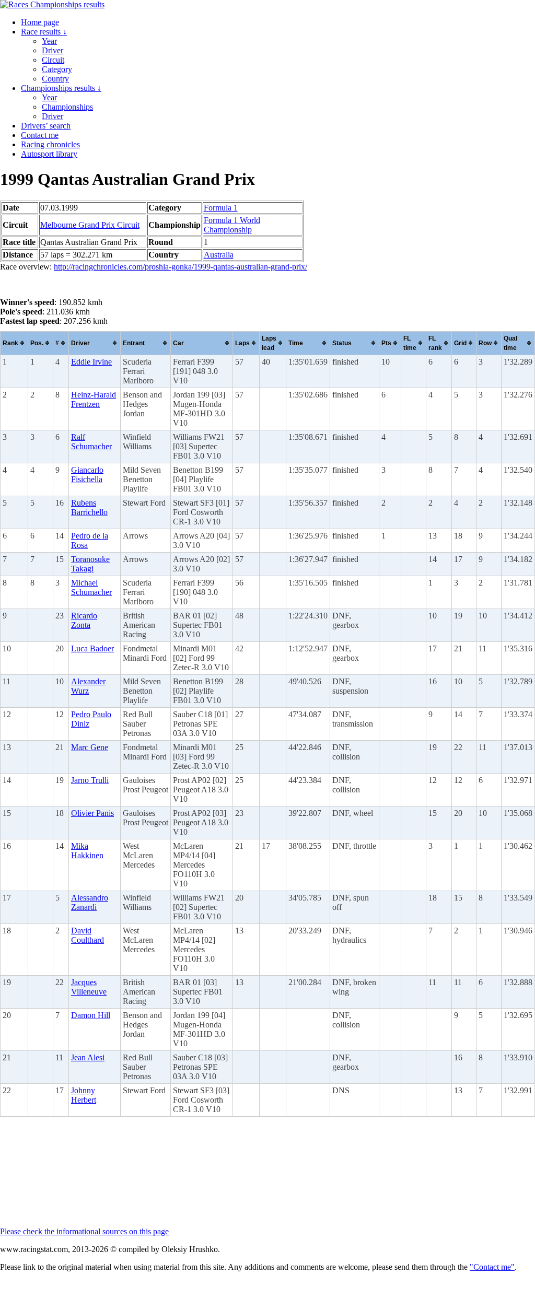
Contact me (40, 135)
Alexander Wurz (88, 686)
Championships (67, 106)
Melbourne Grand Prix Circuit (89, 224)
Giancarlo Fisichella (87, 474)
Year (49, 41)
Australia (219, 254)
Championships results (61, 88)
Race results (44, 31)
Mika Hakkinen (87, 850)
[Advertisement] (83, 285)
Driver (52, 50)
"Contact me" (492, 1266)
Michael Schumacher (91, 587)
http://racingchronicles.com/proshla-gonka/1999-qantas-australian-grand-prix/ (180, 266)
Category (57, 69)
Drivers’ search (46, 125)
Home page (40, 22)
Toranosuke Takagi (90, 564)
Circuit (53, 59)
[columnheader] (14, 343)
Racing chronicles (50, 144)
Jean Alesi (87, 1057)
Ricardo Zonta (84, 620)
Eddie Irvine (91, 361)
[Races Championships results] (52, 4)
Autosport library (49, 153)
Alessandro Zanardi (89, 902)
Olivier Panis (92, 813)
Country (55, 78)
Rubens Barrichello (89, 507)
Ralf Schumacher (91, 441)
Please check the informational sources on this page (84, 1231)
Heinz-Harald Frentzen (93, 399)
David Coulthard (87, 935)
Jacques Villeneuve (89, 987)
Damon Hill (90, 1015)
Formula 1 (221, 207)
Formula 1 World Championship (232, 225)
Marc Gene (89, 747)
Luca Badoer (92, 648)
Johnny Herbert (83, 1095)
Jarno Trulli (90, 780)
